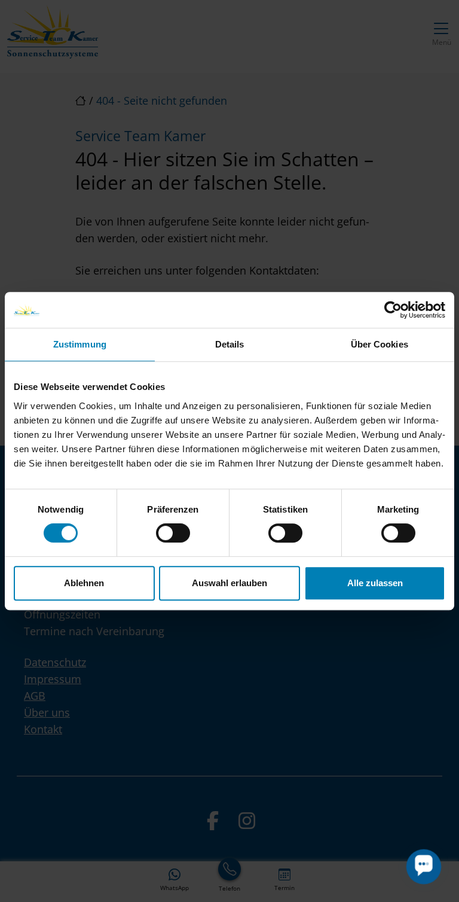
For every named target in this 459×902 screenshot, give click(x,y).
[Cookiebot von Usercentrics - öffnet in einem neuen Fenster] (393, 310)
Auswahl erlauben (229, 583)
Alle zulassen (375, 583)
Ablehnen (84, 583)
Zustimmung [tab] (79, 344)
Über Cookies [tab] (379, 344)
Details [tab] (229, 344)
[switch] (173, 533)
